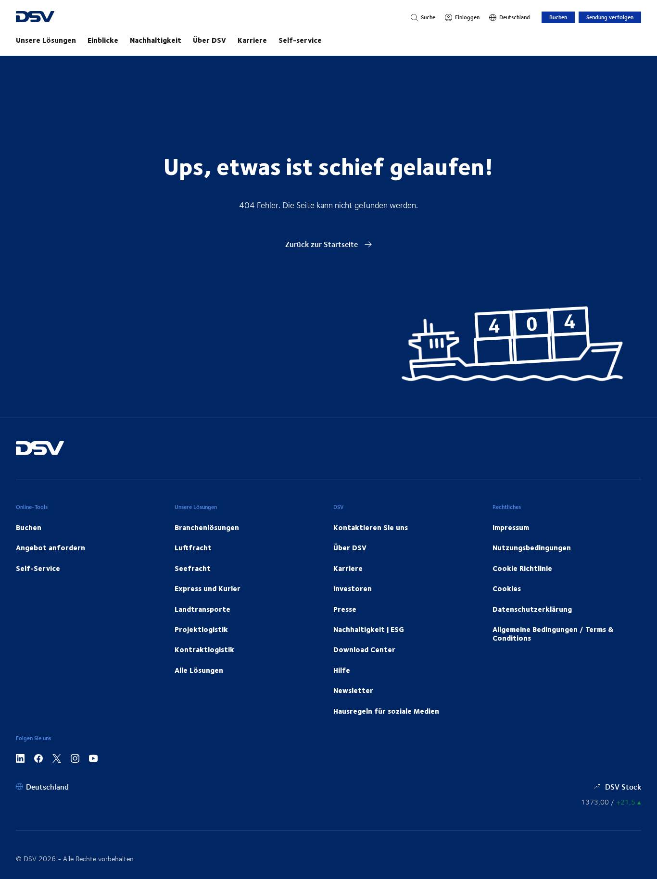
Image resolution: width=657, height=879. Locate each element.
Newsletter (353, 690)
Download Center (364, 649)
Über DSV (209, 40)
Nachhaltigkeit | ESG (368, 629)
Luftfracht (193, 547)
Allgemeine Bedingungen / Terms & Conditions (553, 633)
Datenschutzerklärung (532, 609)
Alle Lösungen (199, 670)
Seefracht (193, 568)
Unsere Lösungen (46, 40)
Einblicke (103, 40)
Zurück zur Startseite (322, 243)
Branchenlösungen (207, 527)
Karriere (252, 40)
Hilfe (341, 670)
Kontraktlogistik (204, 649)
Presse (344, 609)
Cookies (507, 588)
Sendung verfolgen (609, 17)
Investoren (352, 588)
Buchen (558, 17)
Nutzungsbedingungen (532, 547)
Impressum (511, 527)
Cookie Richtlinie (522, 568)
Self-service (300, 40)
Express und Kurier (207, 588)
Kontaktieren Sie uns (370, 527)
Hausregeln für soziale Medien (386, 711)
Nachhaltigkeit (155, 40)
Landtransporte (202, 609)
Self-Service (38, 568)
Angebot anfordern (50, 547)
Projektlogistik (201, 629)
